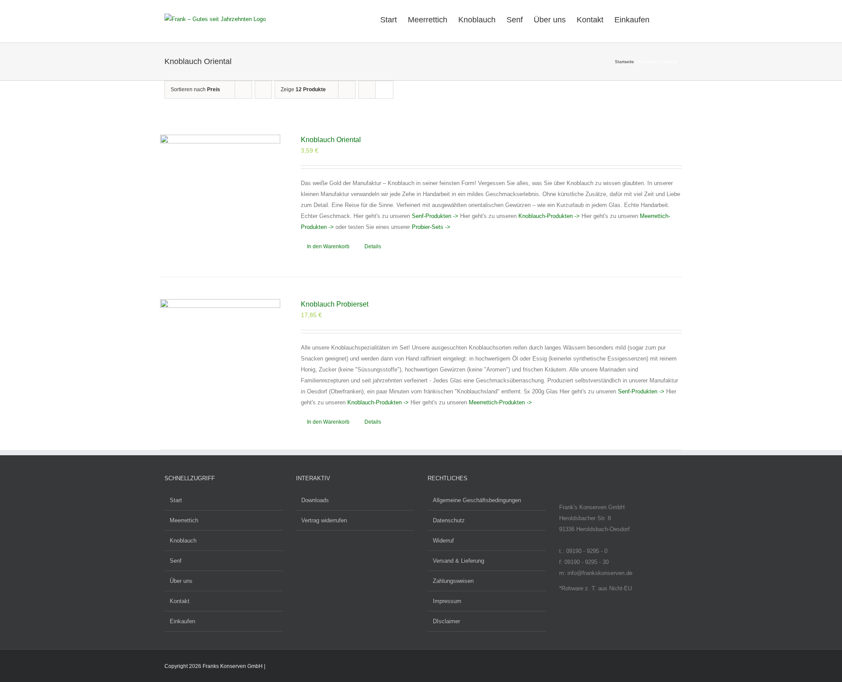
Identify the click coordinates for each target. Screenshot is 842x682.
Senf (176, 560)
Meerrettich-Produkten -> (500, 402)
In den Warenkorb (328, 246)
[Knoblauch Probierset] (220, 359)
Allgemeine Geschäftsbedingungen (477, 500)
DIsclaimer (446, 621)
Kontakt (179, 601)
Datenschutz (449, 520)
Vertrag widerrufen (324, 520)
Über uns (181, 581)
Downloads (315, 500)
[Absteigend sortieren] (263, 90)
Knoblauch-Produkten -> (549, 216)
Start (176, 500)
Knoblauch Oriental (331, 139)
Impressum (447, 601)
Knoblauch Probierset (334, 304)
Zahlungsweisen (453, 581)
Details (372, 246)
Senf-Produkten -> (435, 216)
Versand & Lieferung (458, 560)
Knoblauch (183, 540)
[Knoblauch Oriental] (220, 195)
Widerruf (443, 540)
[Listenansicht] (384, 89)
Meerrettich (184, 520)
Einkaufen (182, 621)
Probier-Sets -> (431, 227)
